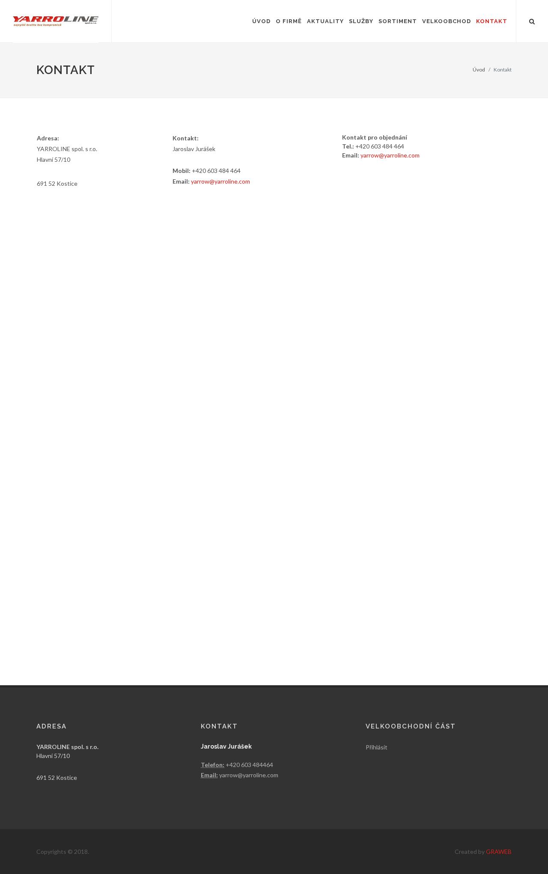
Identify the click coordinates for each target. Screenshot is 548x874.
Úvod (479, 69)
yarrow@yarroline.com (220, 181)
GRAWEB (499, 851)
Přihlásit (376, 747)
